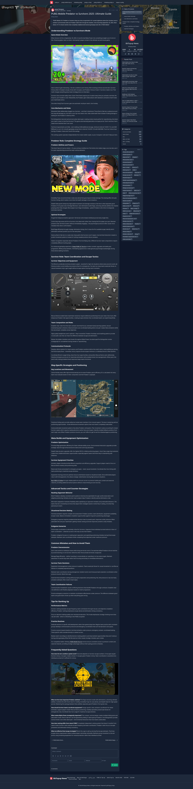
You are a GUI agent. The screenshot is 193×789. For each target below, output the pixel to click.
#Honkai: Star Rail (127, 175)
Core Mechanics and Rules (131, 18)
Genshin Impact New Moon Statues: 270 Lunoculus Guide (129, 120)
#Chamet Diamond (127, 162)
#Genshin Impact (127, 177)
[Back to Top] (188, 784)
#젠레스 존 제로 (127, 206)
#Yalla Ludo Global (127, 239)
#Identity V (137, 175)
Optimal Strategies (129, 28)
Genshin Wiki (118, 777)
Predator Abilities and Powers (131, 26)
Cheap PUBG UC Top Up (79, 246)
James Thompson (59, 9)
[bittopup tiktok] (125, 54)
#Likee (125, 213)
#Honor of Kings (127, 231)
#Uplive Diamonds (127, 190)
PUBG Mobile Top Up (76, 642)
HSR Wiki (126, 777)
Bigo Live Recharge (82, 777)
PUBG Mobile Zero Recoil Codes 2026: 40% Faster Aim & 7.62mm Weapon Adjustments (130, 63)
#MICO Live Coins (127, 211)
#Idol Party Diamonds (128, 165)
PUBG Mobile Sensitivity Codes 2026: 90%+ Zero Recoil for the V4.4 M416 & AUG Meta (130, 83)
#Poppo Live (136, 203)
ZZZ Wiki (132, 777)
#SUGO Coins (126, 229)
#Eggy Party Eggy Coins (128, 195)
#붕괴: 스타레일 (135, 208)
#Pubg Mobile (54, 16)
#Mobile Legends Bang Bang (130, 180)
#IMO (125, 193)
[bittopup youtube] (132, 54)
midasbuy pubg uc (109, 2)
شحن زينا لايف (91, 777)
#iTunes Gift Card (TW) (128, 152)
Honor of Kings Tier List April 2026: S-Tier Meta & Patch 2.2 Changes (129, 115)
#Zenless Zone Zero (128, 221)
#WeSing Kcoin (126, 170)
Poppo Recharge (71, 777)
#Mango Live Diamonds (128, 188)
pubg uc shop (87, 2)
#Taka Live (135, 167)
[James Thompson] (52, 9)
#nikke (134, 170)
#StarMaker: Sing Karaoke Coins (130, 236)
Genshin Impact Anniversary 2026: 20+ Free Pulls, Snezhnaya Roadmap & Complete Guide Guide (129, 71)
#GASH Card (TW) (127, 200)
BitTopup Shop (110, 785)
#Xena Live (136, 206)
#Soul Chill (138, 172)
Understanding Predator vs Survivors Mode (132, 12)
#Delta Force (135, 229)
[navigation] (57, 740)
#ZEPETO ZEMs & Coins (128, 226)
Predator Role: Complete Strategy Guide (131, 22)
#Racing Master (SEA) (128, 159)
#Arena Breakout (127, 185)
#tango (137, 234)
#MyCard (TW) (126, 157)
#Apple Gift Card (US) (135, 213)
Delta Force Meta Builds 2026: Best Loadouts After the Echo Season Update (129, 89)
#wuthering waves (127, 154)
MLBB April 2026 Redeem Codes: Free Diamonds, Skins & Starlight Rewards (130, 95)
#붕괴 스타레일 (126, 167)
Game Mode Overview (129, 16)
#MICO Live (137, 190)
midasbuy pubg (78, 2)
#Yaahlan (137, 224)
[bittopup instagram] (139, 54)
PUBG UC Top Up (101, 777)
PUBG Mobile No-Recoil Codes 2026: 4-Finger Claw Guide (129, 75)
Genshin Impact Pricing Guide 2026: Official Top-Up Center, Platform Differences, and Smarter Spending (129, 109)
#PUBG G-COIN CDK (128, 234)
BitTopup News (86, 785)
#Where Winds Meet (128, 224)
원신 (80, 779)
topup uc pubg (120, 2)
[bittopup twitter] (135, 54)
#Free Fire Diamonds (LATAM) (130, 198)
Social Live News (73, 779)
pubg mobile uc (98, 2)
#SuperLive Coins (127, 216)
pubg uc (57, 2)
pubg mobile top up (67, 2)
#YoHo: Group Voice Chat (135, 193)
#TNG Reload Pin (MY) (128, 183)
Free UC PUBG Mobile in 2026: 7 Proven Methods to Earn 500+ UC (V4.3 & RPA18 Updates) (130, 102)
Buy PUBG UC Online (57, 480)
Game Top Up (110, 777)
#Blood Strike (137, 211)
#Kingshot (135, 157)
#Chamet (125, 208)
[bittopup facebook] (129, 54)
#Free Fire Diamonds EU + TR (129, 218)
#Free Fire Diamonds (128, 172)
